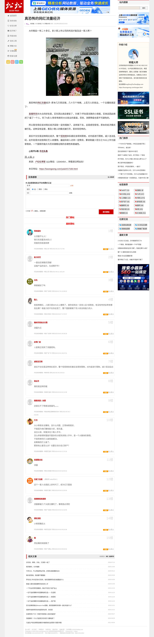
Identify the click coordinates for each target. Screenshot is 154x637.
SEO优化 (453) (125, 194)
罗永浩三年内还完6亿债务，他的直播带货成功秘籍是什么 (45, 579)
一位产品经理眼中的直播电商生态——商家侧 (41, 597)
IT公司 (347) (140, 194)
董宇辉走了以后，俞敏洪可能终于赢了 (130, 259)
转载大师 (47, 23)
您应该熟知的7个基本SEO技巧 (128, 151)
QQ (28, 193)
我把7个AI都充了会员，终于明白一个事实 (131, 155)
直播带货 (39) (125, 205)
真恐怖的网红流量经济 (42, 18)
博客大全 (13, 46)
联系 (28, 189)
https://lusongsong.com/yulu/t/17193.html (58, 169)
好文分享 (13, 26)
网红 (39, 103)
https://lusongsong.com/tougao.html (131, 87)
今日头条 (43, 151)
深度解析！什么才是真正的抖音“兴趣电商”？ (40, 618)
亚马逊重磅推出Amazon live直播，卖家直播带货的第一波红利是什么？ (49, 605)
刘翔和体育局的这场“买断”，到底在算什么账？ (133, 248)
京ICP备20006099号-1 (51, 633)
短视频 (64, 136)
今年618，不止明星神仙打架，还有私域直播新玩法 (43, 571)
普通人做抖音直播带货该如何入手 (37, 584)
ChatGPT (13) (125, 190)
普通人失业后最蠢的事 (125, 256)
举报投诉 (41, 629)
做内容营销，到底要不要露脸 (35, 575)
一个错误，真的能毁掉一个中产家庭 (129, 244)
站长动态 (13, 21)
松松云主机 (21, 62)
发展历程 (61, 629)
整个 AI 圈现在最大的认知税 (127, 252)
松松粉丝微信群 (126, 225)
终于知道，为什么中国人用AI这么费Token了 (132, 159)
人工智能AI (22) (125, 198)
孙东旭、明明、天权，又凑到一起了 (38, 562)
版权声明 (55, 629)
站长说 (39, 23)
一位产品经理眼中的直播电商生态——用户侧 (41, 601)
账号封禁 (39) (140, 201)
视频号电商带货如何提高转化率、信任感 (39, 610)
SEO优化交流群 (142, 225)
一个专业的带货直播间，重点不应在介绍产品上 (41, 588)
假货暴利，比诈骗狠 (32, 567)
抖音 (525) (139, 209)
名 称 (28, 185)
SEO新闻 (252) (141, 213)
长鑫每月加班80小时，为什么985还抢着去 (131, 170)
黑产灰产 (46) (125, 201)
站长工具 (13, 41)
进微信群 (12, 62)
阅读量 (32, 23)
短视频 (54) (124, 213)
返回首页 (13, 16)
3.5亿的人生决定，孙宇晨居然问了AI (130, 241)
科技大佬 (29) (125, 209)
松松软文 (17, 62)
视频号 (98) (139, 205)
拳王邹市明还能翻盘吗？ (126, 163)
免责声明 (48, 629)
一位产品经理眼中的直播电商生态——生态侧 (41, 592)
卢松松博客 (14, 6)
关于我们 (34, 629)
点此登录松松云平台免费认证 (39, 183)
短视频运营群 (125, 229)
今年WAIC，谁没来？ (125, 147)
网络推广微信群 (142, 229)
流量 (44, 103)
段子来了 (13, 31)
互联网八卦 (139, 190)
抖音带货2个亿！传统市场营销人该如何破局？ (41, 614)
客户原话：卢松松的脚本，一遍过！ (129, 166)
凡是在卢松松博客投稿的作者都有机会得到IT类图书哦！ (44, 622)
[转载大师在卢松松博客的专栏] (133, 54)
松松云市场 (8, 62)
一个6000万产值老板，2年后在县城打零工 (131, 144)
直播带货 (33, 114)
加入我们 (27, 629)
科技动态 (13, 36)
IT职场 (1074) (140, 198)
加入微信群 (111, 177)
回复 (105, 249)
